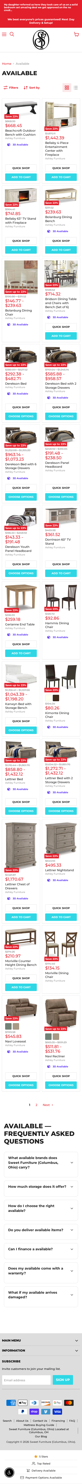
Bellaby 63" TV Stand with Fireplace (20, 220)
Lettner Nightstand (59, 870)
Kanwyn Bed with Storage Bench (18, 706)
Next (47, 1105)
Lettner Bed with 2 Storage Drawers (59, 780)
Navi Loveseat (15, 1041)
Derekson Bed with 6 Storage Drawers (20, 466)
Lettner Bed (14, 779)
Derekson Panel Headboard (57, 465)
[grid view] (66, 87)
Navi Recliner (55, 1056)
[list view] (75, 87)
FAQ (72, 1420)
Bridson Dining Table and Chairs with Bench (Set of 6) (61, 303)
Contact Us (40, 1420)
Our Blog (41, 1436)
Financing (58, 1420)
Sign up (63, 1380)
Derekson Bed (15, 383)
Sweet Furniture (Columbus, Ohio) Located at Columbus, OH (39, 1431)
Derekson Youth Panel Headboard (18, 549)
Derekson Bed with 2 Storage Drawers (60, 385)
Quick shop (21, 168)
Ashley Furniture (15, 138)
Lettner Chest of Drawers (17, 886)
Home (6, 63)
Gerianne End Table (20, 624)
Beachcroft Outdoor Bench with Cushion (20, 132)
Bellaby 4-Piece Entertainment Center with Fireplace (56, 149)
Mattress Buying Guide (39, 1425)
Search (7, 1420)
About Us (22, 1420)
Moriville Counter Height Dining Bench (21, 963)
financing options (40, 1258)
